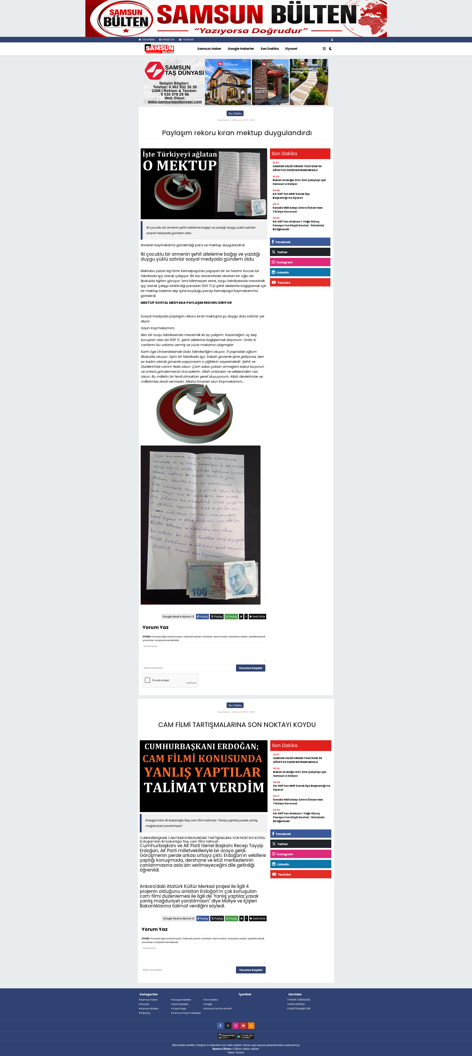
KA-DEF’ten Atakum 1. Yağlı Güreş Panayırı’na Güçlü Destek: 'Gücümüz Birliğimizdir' (298, 225)
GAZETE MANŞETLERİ (299, 1008)
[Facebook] (220, 1025)
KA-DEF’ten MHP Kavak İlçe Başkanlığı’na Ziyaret (291, 196)
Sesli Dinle (258, 616)
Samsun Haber (209, 48)
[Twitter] (228, 1025)
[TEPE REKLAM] (236, 18)
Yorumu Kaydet (250, 668)
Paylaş (203, 616)
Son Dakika (270, 48)
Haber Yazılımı (236, 1052)
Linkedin (282, 272)
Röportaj (145, 1013)
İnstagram (284, 262)
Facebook (282, 242)
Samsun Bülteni (149, 1008)
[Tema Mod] (330, 48)
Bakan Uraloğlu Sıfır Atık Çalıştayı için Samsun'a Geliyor (299, 182)
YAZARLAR (188, 39)
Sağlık (208, 1004)
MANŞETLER (168, 39)
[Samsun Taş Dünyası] (236, 81)
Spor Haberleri (180, 1004)
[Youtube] (243, 1025)
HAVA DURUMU (297, 1004)
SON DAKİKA (148, 39)
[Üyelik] (332, 39)
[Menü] (324, 48)
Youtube (283, 283)
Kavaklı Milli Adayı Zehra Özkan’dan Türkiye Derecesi (298, 209)
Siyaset (291, 48)
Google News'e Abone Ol (178, 616)
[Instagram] (235, 1025)
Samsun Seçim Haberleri (186, 1013)
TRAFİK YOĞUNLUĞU (299, 999)
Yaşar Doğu (179, 1008)
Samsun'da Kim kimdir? (218, 1008)
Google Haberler (241, 48)
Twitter (282, 252)
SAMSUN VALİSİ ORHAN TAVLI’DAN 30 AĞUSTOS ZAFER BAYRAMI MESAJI (297, 168)
